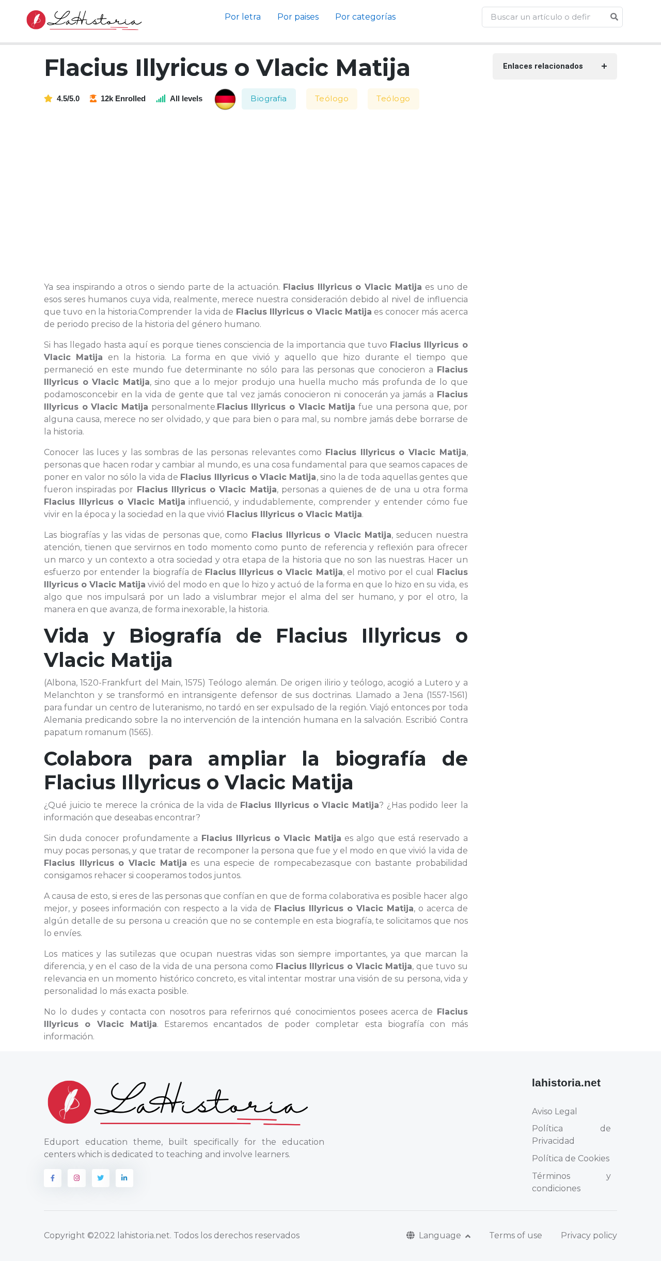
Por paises (298, 17)
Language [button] (441, 1235)
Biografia (268, 98)
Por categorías (365, 17)
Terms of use (515, 1235)
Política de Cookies (570, 1158)
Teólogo (332, 98)
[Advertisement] (262, 196)
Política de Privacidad (571, 1135)
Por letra (243, 17)
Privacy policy (589, 1235)
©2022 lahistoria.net (128, 1235)
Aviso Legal (554, 1111)
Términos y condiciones (571, 1182)
